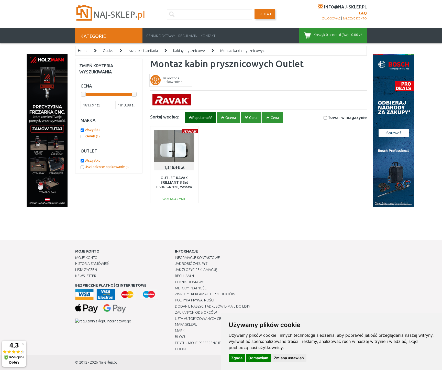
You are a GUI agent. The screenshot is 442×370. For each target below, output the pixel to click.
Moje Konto (86, 258)
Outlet (108, 51)
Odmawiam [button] (258, 358)
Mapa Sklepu (186, 324)
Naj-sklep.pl (108, 362)
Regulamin (187, 36)
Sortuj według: (164, 116)
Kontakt (208, 36)
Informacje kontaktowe (197, 258)
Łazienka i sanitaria (143, 51)
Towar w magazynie (347, 117)
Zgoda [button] (236, 358)
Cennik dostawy (160, 36)
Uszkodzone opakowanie (107, 167)
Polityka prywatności (194, 300)
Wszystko (93, 130)
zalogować (331, 18)
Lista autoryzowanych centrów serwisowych (217, 319)
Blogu (180, 337)
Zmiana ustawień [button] (289, 358)
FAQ (363, 13)
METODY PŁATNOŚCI (191, 288)
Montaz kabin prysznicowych (243, 51)
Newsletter (85, 276)
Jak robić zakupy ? (191, 264)
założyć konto (355, 18)
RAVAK (92, 136)
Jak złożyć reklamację (196, 270)
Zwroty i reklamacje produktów (205, 294)
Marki (180, 331)
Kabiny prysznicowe (189, 51)
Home (82, 51)
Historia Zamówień (92, 264)
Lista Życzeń (86, 270)
